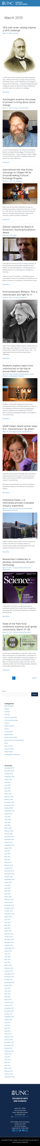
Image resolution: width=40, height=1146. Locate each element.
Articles (6, 709)
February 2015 (8, 934)
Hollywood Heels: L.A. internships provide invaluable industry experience (18, 503)
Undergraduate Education (16, 376)
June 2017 (7, 854)
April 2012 (7, 1031)
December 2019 (9, 768)
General (6, 723)
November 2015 (9, 908)
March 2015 (8, 931)
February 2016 (8, 899)
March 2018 (8, 828)
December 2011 (9, 1042)
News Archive (8, 746)
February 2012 (8, 1037)
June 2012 (7, 1025)
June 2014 (7, 956)
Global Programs (24, 374)
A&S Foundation (9, 706)
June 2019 (7, 785)
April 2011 (7, 1065)
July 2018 (7, 816)
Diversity (15, 108)
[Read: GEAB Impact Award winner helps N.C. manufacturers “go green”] (20, 452)
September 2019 (9, 776)
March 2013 (8, 999)
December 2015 (9, 905)
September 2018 (9, 811)
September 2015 (9, 914)
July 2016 (7, 885)
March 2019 (8, 793)
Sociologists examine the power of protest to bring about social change (19, 102)
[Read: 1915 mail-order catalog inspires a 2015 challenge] (20, 55)
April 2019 (7, 791)
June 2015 (7, 922)
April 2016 (7, 894)
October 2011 (8, 1048)
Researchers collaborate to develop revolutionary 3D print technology (19, 562)
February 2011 (8, 1071)
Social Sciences (23, 108)
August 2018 (8, 814)
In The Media (8, 731)
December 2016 (9, 871)
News (15, 235)
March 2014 (8, 965)
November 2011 (9, 1045)
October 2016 (8, 876)
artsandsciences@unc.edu (21, 1116)
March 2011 (7, 1068)
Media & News (8, 734)
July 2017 (7, 851)
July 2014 (7, 954)
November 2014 (9, 942)
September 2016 (9, 879)
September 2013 (9, 982)
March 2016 (8, 896)
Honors (6, 729)
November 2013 (9, 976)
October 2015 (8, 911)
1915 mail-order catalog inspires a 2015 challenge (19, 29)
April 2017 (7, 859)
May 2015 (7, 925)
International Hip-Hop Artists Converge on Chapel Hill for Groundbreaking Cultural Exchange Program (18, 174)
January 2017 (8, 868)
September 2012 (9, 1016)
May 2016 (7, 891)
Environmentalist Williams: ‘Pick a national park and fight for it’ (20, 293)
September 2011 (9, 1051)
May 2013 (7, 994)
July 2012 (7, 1022)
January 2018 (8, 833)
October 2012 (8, 1014)
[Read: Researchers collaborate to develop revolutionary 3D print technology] (20, 587)
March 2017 (8, 862)
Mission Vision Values (10, 737)
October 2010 (8, 1074)
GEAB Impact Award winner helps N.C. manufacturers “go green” (20, 427)
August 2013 (8, 985)
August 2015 (8, 916)
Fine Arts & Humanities (20, 297)
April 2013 (7, 996)
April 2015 (7, 928)
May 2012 (7, 1028)
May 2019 (7, 788)
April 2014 (7, 962)
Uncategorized (17, 181)
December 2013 (9, 974)
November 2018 (9, 805)
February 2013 (8, 1002)
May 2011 (7, 1062)
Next (35, 678)
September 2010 (9, 1077)
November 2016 (9, 874)
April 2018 (7, 825)
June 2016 (7, 888)
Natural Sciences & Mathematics (23, 431)
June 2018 (7, 819)
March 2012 (8, 1034)
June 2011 (7, 1059)
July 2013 (7, 988)
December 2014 (9, 939)
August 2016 (8, 882)
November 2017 (9, 839)
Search (4, 691)
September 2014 (9, 948)
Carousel (15, 33)
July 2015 (7, 919)
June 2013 (7, 991)
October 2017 (8, 842)
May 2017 (7, 856)
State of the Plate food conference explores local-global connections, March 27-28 (20, 626)
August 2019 (8, 779)
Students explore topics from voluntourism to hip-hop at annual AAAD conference (18, 368)
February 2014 (8, 968)
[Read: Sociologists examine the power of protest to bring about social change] (20, 128)
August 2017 (8, 848)
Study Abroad (8, 751)
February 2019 (8, 796)
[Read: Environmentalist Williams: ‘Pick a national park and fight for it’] (20, 321)
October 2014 (8, 945)
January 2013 (8, 1005)
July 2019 (7, 782)
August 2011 (8, 1054)
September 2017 (9, 845)
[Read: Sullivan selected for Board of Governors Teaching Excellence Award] (20, 249)
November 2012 (9, 1011)
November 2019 (9, 771)
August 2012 (8, 1019)
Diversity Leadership (10, 717)
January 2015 (8, 936)
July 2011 (7, 1056)
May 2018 (7, 822)
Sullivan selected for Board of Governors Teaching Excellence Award (19, 229)
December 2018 (9, 802)
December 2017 (9, 836)
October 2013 (8, 979)
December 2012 (9, 1008)
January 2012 (8, 1039)
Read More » (6, 92)
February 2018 (8, 831)
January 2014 (8, 971)
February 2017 (8, 865)
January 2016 (8, 902)
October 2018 (8, 808)
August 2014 (8, 951)
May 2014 (7, 959)
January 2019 (8, 799)
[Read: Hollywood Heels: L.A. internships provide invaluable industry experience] (20, 525)
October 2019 (8, 773)
